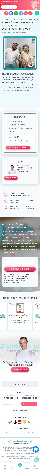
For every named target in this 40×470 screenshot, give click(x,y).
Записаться (35, 468)
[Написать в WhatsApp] (16, 13)
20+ (30, 421)
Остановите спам (9, 7)
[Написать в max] (11, 13)
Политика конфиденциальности (20, 462)
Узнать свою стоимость (18, 147)
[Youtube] (15, 432)
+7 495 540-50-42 (10, 398)
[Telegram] (24, 432)
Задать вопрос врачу (10, 404)
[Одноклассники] (33, 432)
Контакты (27, 468)
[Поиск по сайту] (6, 13)
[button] (2, 316)
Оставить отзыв (20, 369)
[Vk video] (6, 432)
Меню (20, 468)
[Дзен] (20, 432)
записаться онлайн (20, 269)
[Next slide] (36, 9)
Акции (12, 468)
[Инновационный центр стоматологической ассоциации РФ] (10, 422)
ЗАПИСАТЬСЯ (11, 178)
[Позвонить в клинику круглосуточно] (30, 13)
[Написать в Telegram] (21, 13)
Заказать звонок (29, 404)
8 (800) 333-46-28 (29, 398)
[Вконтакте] (11, 432)
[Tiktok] (29, 432)
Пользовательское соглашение (26, 454)
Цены (4, 468)
